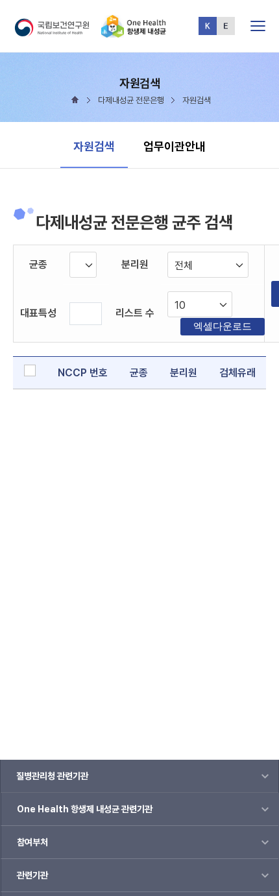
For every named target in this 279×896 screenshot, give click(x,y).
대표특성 (38, 313)
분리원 (135, 264)
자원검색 (94, 146)
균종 (38, 264)
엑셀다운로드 (222, 326)
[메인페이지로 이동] (133, 32)
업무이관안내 (174, 146)
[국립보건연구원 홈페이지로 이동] (57, 32)
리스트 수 (134, 313)
